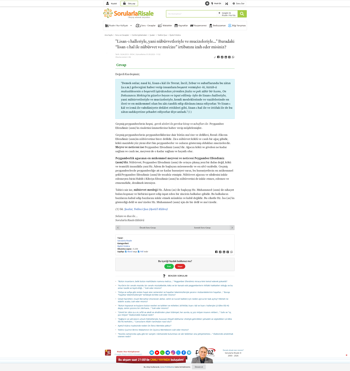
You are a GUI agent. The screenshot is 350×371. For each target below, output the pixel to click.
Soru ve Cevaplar (122, 35)
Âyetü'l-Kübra (175, 35)
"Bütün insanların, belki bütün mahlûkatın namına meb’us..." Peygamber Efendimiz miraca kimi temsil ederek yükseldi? (172, 281)
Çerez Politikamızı (167, 367)
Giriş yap (131, 3)
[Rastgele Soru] (227, 3)
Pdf (142, 251)
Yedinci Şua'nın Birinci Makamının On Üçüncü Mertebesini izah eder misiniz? (153, 329)
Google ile (226, 13)
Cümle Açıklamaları (139, 35)
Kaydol (113, 3)
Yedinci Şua (162, 35)
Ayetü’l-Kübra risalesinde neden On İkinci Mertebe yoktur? (144, 325)
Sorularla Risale (124, 240)
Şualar (152, 35)
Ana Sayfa (109, 35)
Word (130, 251)
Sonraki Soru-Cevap (202, 227)
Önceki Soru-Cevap (148, 227)
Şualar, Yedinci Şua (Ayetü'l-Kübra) (146, 209)
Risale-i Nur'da (228, 15)
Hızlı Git (217, 3)
